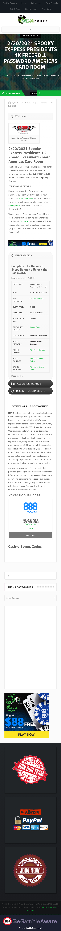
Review (30, 528)
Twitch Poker (15, 8)
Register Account (10, 2)
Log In (23, 2)
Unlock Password (30, 36)
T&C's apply (30, 524)
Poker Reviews (29, 93)
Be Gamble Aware (46, 907)
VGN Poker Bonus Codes (37, 359)
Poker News (46, 8)
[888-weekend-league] (26, 715)
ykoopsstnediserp (37, 298)
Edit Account (36, 2)
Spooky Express (26, 198)
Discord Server (31, 8)
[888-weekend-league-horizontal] (30, 243)
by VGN (15, 102)
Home (4, 75)
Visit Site (30, 535)
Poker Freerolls (52, 2)
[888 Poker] (30, 507)
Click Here (24, 221)
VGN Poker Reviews (37, 349)
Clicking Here (14, 205)
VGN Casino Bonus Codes (37, 368)
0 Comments (42, 102)
